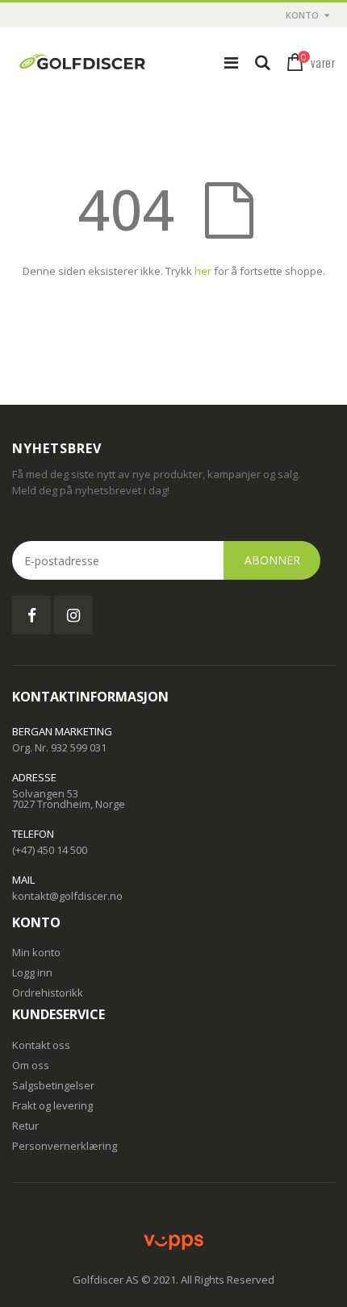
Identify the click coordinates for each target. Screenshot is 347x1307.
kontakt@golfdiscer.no (67, 896)
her (202, 271)
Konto (302, 15)
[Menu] (231, 62)
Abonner (272, 560)
